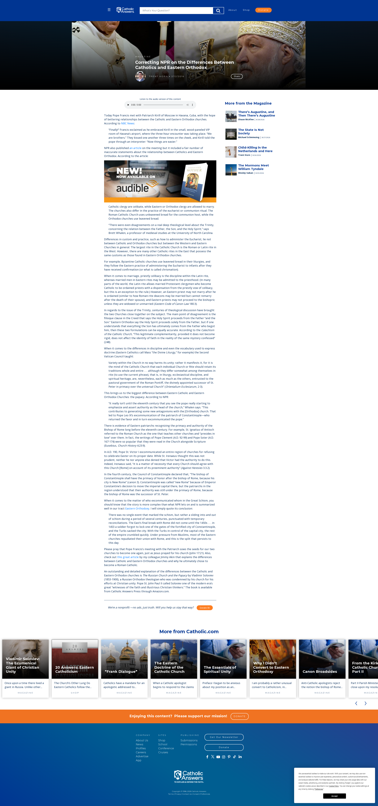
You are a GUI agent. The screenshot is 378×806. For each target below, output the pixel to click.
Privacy (178, 794)
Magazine (143, 56)
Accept (334, 796)
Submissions (189, 740)
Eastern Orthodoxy (137, 508)
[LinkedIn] (240, 757)
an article (135, 148)
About (232, 10)
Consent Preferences (201, 794)
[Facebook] (207, 757)
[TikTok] (234, 757)
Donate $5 (205, 607)
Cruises (163, 752)
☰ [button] (109, 10)
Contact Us (187, 794)
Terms (170, 794)
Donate (263, 10)
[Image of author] (140, 76)
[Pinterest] (229, 757)
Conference (166, 748)
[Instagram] (223, 757)
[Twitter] (212, 757)
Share (237, 76)
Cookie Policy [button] (334, 786)
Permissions (189, 744)
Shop (246, 10)
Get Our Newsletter (224, 737)
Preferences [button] (319, 789)
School (162, 744)
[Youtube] (218, 757)
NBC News (127, 123)
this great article (128, 557)
